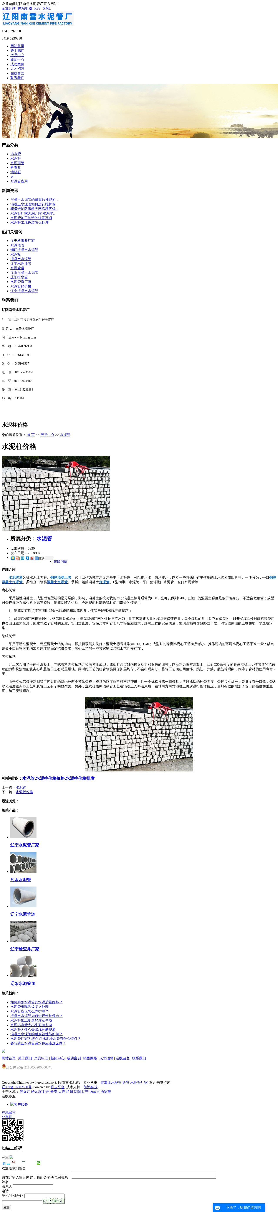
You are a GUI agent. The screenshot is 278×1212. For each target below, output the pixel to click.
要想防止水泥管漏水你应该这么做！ (38, 1043)
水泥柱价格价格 (50, 778)
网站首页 (17, 46)
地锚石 (15, 172)
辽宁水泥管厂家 (24, 845)
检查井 (15, 167)
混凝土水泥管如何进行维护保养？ (36, 1016)
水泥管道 (17, 268)
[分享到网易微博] (32, 558)
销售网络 (90, 1058)
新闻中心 (17, 59)
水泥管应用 (19, 181)
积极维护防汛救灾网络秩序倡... (34, 209)
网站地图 (25, 8)
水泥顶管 (17, 163)
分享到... (8, 1117)
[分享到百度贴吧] (28, 1163)
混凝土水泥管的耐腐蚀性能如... (34, 199)
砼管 (125, 1082)
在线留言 (17, 73)
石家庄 (106, 1091)
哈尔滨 (36, 1091)
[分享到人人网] (27, 558)
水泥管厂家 (139, 1082)
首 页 (31, 435)
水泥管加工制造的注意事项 (31, 218)
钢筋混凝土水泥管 (24, 250)
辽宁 (85, 1091)
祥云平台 (58, 1087)
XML (47, 8)
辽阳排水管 (19, 277)
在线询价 (60, 561)
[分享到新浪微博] (17, 558)
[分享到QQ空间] (12, 558)
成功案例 (17, 64)
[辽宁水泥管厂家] (23, 837)
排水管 (15, 154)
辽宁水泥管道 (22, 914)
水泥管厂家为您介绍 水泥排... (33, 213)
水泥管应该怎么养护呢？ (29, 1011)
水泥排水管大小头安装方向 (31, 1025)
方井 (13, 176)
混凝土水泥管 (20, 259)
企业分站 (9, 8)
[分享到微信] (38, 1163)
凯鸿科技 (91, 1087)
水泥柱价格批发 (80, 778)
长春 (53, 1091)
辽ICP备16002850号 (16, 1087)
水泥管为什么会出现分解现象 (33, 1029)
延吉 (46, 1091)
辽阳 (69, 1091)
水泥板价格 (24, 792)
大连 (61, 1091)
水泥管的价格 (20, 286)
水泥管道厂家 (20, 282)
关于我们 (17, 50)
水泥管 (15, 158)
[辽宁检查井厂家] (23, 941)
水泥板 (15, 254)
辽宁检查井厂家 (22, 241)
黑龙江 (25, 1091)
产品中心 (17, 55)
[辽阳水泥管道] (23, 975)
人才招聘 (17, 69)
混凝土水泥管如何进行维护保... (34, 204)
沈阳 (77, 1091)
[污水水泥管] (23, 871)
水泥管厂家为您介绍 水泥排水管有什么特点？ (45, 1038)
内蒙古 (94, 1091)
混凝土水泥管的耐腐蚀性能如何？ (36, 1034)
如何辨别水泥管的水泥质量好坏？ (36, 1002)
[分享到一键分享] (8, 1163)
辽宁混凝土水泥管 (24, 291)
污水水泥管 (20, 879)
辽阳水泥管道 (22, 983)
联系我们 (17, 78)
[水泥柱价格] (56, 529)
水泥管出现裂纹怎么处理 (29, 222)
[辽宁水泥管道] (23, 906)
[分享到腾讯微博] (22, 558)
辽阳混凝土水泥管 (24, 272)
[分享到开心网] (23, 1163)
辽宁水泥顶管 (20, 263)
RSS (37, 8)
